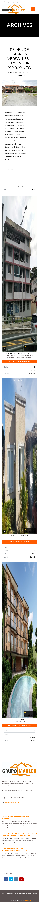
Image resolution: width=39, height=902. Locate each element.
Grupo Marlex (16, 72)
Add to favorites (29, 349)
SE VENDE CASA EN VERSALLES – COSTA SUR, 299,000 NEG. (19, 58)
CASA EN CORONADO (19, 536)
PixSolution (28, 900)
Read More (11, 169)
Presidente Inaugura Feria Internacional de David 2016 (14, 849)
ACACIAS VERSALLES (19, 719)
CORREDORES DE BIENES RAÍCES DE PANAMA (16, 817)
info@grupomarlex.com (12, 802)
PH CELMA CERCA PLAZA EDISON (19, 353)
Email (33, 189)
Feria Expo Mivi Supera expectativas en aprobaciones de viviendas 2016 (19, 834)
